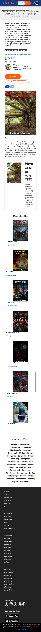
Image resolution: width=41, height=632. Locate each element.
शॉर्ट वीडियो (7, 525)
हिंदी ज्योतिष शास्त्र (21, 479)
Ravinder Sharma (11, 54)
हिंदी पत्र (30, 467)
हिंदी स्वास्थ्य (31, 464)
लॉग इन (35, 3)
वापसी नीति (7, 503)
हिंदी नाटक (31, 456)
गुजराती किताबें (8, 541)
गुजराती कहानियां (8, 572)
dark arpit (10, 396)
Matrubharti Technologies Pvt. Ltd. (26, 624)
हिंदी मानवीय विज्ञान (11, 464)
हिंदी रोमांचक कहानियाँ (27, 462)
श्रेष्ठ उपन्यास (7, 516)
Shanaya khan (13, 305)
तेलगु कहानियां (8, 590)
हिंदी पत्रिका (22, 453)
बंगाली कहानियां (8, 581)
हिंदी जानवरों (10, 479)
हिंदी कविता (30, 453)
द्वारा (9, 245)
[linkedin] (24, 604)
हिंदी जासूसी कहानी (25, 459)
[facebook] (6, 604)
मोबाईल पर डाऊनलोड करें (19, 81)
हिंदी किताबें (7, 538)
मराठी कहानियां (8, 575)
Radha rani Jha (13, 366)
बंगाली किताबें (7, 553)
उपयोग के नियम (8, 500)
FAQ (5, 506)
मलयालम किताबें (8, 556)
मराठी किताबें (7, 544)
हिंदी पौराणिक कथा (10, 473)
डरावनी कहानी (27, 68)
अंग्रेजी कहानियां (8, 578)
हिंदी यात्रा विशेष (11, 456)
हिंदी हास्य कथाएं (12, 453)
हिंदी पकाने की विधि (21, 467)
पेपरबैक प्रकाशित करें (9, 528)
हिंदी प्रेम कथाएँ (15, 459)
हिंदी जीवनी (11, 467)
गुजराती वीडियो (8, 519)
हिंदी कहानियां (7, 569)
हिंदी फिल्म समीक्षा (26, 470)
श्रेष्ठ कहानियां (8, 513)
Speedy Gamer (12, 275)
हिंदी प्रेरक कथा (26, 447)
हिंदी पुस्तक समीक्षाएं (22, 473)
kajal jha (9, 336)
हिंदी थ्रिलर (32, 473)
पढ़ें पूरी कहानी (12, 76)
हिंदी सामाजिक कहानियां (14, 462)
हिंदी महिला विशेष (22, 456)
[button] (22, 3)
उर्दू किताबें (6, 562)
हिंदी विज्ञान (31, 479)
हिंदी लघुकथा (14, 444)
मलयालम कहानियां (9, 584)
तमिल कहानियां (8, 587)
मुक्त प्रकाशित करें (25, 3)
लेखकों (6, 522)
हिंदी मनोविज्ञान (22, 464)
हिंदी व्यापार (23, 476)
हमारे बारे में (7, 492)
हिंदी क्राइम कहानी (24, 481)
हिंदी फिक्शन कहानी (15, 447)
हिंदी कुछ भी (15, 481)
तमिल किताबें (7, 547)
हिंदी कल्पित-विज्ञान (13, 476)
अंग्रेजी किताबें (8, 535)
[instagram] (11, 604)
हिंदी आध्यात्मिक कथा (25, 444)
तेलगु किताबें (7, 550)
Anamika (12, 245)
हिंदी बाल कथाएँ (27, 450)
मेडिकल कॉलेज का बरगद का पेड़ (29, 171)
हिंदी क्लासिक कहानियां (15, 450)
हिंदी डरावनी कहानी (26, 54)
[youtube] (20, 604)
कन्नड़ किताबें (7, 559)
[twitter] (15, 604)
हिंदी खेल (30, 476)
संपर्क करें (6, 494)
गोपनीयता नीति (8, 497)
